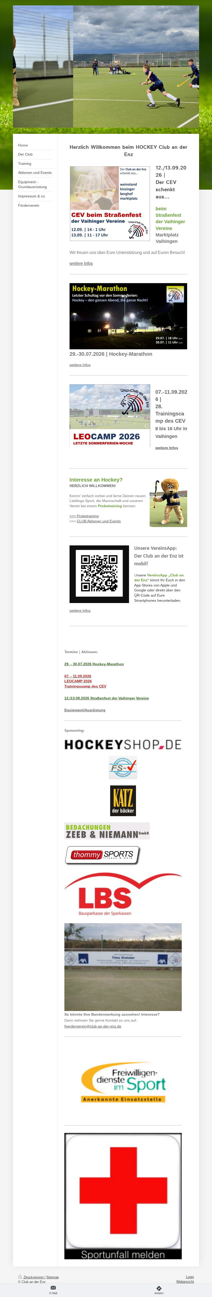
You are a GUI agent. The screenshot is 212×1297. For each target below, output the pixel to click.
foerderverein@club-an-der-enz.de (92, 1026)
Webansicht (185, 1282)
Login (190, 1277)
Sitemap (52, 1277)
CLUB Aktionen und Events (99, 521)
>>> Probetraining (84, 516)
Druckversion (33, 1277)
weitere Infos (80, 365)
